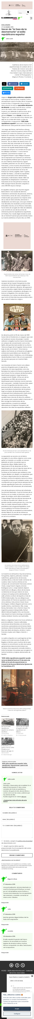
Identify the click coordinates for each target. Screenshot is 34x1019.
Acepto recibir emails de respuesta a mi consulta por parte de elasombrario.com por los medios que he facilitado (22, 990)
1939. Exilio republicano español (12, 763)
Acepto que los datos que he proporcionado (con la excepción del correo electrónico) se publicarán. (16, 848)
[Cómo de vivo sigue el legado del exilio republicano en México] (22, 722)
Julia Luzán (9, 39)
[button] (11, 18)
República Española (8, 767)
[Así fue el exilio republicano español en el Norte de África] (7, 722)
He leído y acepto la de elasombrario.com (16, 842)
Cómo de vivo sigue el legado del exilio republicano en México (22, 729)
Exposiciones (15, 765)
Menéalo (20, 88)
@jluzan (23, 797)
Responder (5, 903)
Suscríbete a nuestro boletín (19, 977)
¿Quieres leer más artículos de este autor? (15, 800)
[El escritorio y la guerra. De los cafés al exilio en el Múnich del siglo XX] (7, 741)
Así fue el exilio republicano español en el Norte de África (7, 729)
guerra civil (24, 765)
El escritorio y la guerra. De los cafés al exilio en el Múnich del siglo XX (7, 748)
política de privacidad (25, 841)
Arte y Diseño (5, 25)
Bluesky (7, 92)
